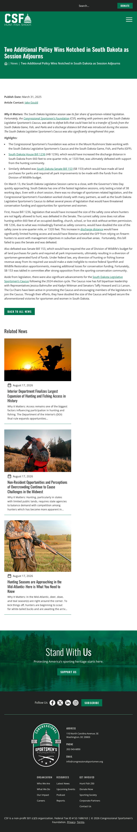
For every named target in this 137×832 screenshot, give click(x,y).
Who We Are (43, 783)
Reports (61, 800)
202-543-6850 (73, 749)
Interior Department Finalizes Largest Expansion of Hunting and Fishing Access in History (36, 395)
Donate (125, 5)
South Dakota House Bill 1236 (27, 154)
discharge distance (91, 229)
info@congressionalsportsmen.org (84, 761)
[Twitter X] (60, 703)
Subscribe (92, 703)
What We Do (43, 789)
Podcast (61, 794)
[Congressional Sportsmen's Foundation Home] (18, 19)
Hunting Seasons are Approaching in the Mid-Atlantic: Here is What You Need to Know (34, 586)
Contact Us (85, 806)
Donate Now (86, 789)
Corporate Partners (90, 800)
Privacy (71, 822)
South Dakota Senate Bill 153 (55, 168)
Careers (41, 800)
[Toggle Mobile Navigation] (129, 19)
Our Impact (43, 794)
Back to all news (19, 311)
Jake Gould (31, 102)
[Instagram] (75, 703)
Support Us (68, 672)
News (14, 63)
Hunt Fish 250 (87, 783)
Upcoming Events (66, 789)
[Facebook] (52, 703)
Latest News (63, 783)
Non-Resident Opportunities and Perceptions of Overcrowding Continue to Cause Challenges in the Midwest (37, 486)
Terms (80, 822)
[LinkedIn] (68, 703)
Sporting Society (88, 794)
